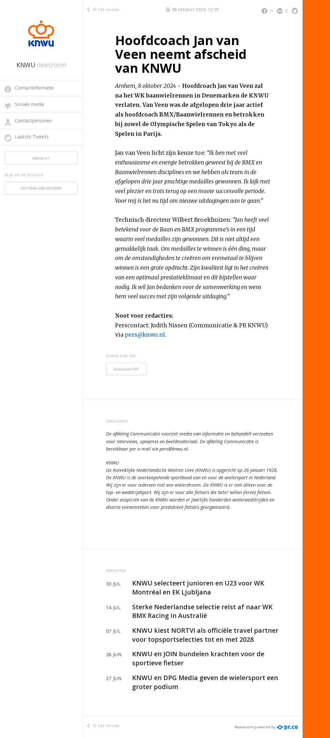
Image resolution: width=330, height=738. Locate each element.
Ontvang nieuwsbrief (41, 188)
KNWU (41, 65)
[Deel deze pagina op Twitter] (295, 10)
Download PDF (126, 369)
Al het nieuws (106, 9)
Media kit (41, 158)
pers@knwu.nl (145, 334)
